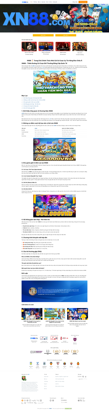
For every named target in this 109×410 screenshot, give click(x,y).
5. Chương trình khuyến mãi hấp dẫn (30, 106)
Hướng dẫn (55, 1)
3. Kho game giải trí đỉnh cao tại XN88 (31, 102)
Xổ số (47, 1)
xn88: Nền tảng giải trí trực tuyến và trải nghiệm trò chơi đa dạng (55, 322)
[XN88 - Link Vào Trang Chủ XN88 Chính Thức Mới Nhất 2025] (25, 2)
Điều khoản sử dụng (59, 386)
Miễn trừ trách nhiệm (59, 381)
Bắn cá (39, 1)
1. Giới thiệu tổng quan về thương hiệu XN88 (32, 98)
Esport (45, 383)
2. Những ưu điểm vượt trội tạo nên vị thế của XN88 (34, 100)
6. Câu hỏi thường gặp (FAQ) (29, 108)
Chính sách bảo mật (59, 379)
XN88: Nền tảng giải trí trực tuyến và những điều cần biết (32, 322)
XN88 (31, 1)
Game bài (43, 1)
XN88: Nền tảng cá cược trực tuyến (77, 321)
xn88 (33, 65)
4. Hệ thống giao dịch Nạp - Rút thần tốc (31, 104)
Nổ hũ (50, 1)
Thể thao (35, 1)
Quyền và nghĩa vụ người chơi (61, 376)
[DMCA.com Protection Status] (68, 408)
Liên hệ (56, 383)
